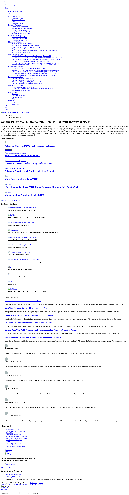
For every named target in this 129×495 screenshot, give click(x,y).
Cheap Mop (9, 433)
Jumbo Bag (15, 94)
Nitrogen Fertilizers (14, 16)
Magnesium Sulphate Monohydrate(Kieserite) (25, 45)
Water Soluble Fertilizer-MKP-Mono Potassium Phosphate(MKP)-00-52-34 (34, 89)
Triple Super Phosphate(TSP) (21, 33)
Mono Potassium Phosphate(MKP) (22, 90)
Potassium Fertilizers (14, 35)
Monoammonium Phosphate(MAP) (22, 28)
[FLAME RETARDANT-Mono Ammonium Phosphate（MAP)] (13, 289)
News (6, 106)
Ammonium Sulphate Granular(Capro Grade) (22, 240)
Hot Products (33, 483)
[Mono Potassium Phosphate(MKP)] (8, 176)
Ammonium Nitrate (18, 23)
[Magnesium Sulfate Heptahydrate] (21, 222)
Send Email (4, 488)
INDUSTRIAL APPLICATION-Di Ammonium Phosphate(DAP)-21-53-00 (34, 72)
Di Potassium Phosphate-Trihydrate (22, 78)
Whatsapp (4, 489)
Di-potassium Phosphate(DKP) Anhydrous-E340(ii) (27, 83)
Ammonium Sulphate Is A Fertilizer (16, 436)
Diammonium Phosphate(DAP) (21, 26)
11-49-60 (30, 484)
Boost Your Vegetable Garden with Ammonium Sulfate (26, 308)
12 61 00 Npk (10, 445)
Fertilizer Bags (12, 92)
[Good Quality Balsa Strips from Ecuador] (9, 267)
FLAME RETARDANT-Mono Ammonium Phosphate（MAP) (31, 61)
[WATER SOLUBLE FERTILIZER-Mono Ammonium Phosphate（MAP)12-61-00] (13, 230)
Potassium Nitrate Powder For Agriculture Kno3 (28, 163)
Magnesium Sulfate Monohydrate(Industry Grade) (27, 47)
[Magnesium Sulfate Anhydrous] (21, 245)
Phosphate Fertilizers (14, 25)
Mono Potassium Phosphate (16, 85)
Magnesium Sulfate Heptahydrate (22, 43)
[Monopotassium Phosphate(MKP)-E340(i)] (8, 192)
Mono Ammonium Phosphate (17, 54)
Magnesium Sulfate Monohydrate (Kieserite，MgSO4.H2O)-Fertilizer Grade (35, 50)
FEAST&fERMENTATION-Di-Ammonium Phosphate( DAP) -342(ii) (33, 75)
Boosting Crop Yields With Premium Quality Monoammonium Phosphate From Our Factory (41, 330)
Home (6, 8)
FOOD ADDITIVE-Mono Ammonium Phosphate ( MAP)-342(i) (31, 56)
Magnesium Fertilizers (15, 42)
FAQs (6, 107)
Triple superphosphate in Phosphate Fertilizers (22, 276)
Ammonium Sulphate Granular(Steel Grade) (22, 210)
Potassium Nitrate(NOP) (19, 38)
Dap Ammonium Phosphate (14, 440)
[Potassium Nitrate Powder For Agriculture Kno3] (15, 161)
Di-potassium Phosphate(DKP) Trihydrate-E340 (26, 82)
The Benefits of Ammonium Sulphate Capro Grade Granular (28, 323)
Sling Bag (15, 99)
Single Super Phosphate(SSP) (21, 32)
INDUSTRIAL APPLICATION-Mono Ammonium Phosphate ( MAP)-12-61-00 (36, 59)
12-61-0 (14, 484)
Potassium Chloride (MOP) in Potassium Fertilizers (30, 146)
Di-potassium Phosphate (15, 77)
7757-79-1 (4, 484)
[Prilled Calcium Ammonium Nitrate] (15, 153)
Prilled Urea (12, 284)
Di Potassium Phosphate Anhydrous (23, 80)
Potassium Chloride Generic (14, 443)
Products (7, 15)
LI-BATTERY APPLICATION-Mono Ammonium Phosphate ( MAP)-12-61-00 (36, 63)
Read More (8, 150)
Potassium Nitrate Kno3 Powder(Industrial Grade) (29, 171)
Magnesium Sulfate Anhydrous (21, 49)
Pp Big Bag (9, 441)
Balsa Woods (12, 100)
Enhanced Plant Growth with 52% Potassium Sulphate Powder (29, 315)
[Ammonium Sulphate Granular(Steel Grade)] (22, 207)
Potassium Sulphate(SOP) (19, 40)
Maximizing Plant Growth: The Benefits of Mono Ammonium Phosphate (33, 337)
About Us (7, 9)
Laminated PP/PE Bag (18, 95)
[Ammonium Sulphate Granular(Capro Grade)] (22, 237)
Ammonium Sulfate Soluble (14, 434)
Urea (13, 21)
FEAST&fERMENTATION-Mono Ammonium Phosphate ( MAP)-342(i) (34, 65)
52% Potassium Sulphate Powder (18, 254)
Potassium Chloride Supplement (15, 431)
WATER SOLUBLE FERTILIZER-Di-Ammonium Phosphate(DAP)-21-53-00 (36, 70)
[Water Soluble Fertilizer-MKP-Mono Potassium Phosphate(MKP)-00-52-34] (8, 184)
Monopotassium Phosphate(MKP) (22, 30)
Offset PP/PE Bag (17, 97)
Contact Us (8, 109)
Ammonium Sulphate (18, 18)
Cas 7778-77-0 (38, 484)
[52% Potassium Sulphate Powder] (19, 252)
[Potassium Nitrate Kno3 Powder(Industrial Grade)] (14, 168)
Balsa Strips (15, 104)
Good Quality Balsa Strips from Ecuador (21, 269)
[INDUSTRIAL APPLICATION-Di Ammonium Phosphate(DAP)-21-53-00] (26, 259)
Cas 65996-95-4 (22, 484)
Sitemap (41, 483)
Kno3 (9, 484)
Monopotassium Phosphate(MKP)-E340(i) (24, 87)
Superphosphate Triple (12, 429)
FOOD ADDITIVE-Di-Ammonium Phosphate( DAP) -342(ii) (30, 68)
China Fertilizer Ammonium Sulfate (16, 446)
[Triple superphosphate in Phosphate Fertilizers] (9, 274)
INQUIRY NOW (6, 467)
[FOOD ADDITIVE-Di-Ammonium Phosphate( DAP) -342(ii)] (12, 215)
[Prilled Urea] (10, 281)
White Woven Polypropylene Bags (16, 438)
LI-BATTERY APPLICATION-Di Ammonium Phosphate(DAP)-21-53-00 (34, 73)
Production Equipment (15, 11)
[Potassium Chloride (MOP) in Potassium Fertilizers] (6, 142)
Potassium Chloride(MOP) (20, 37)
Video (10, 13)
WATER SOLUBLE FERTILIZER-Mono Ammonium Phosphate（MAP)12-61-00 (37, 57)
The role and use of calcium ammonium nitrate (23, 301)
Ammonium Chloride (18, 20)
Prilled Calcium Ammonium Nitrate (22, 155)
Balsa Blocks (16, 102)
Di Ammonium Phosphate (16, 66)
